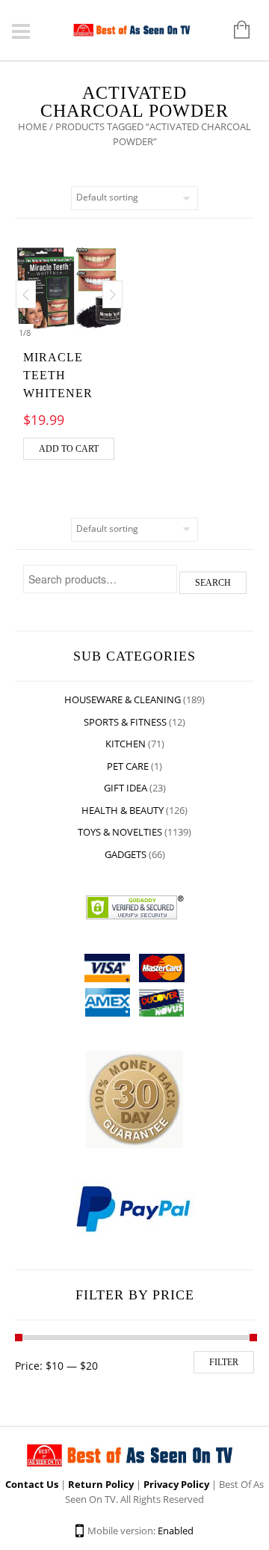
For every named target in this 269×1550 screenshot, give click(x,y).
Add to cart (69, 449)
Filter (223, 1362)
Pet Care (128, 766)
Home (32, 126)
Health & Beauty (122, 810)
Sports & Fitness (125, 722)
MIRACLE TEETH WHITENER (58, 375)
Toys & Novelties (120, 832)
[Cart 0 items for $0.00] (234, 30)
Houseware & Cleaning (122, 699)
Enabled (176, 1530)
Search (213, 583)
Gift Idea (125, 787)
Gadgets (125, 854)
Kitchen (125, 743)
